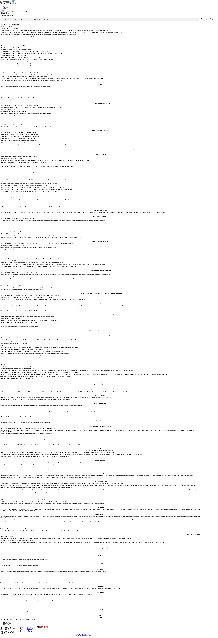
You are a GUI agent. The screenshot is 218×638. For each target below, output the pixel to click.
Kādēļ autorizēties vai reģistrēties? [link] (6, 15)
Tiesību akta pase (204, 17)
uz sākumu (2, 10)
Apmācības (21, 630)
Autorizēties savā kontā (4, 13)
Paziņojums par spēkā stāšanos (209, 32)
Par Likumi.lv (21, 627)
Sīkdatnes (28, 630)
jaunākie (4, 8)
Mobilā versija (29, 627)
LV (215, 0)
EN (217, 0)
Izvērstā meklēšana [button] (3, 12)
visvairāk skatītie (6, 7)
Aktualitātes (21, 628)
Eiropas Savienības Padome (211, 27)
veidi (3, 5)
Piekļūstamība (29, 631)
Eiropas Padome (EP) (210, 19)
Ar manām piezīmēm (6, 622)
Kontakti (20, 631)
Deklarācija (206, 33)
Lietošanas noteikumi (30, 628)
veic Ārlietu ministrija (19, 19)
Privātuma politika (30, 629)
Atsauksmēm (21, 629)
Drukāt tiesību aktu (6, 624)
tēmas (4, 6)
